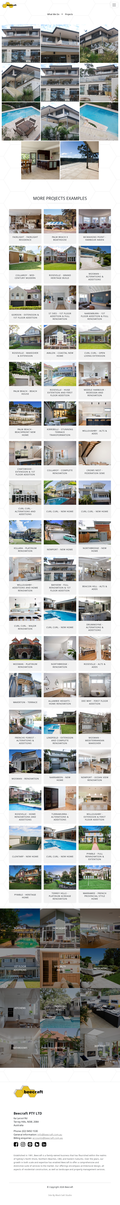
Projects (69, 14)
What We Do (53, 14)
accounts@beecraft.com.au (47, 1138)
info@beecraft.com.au (49, 1134)
